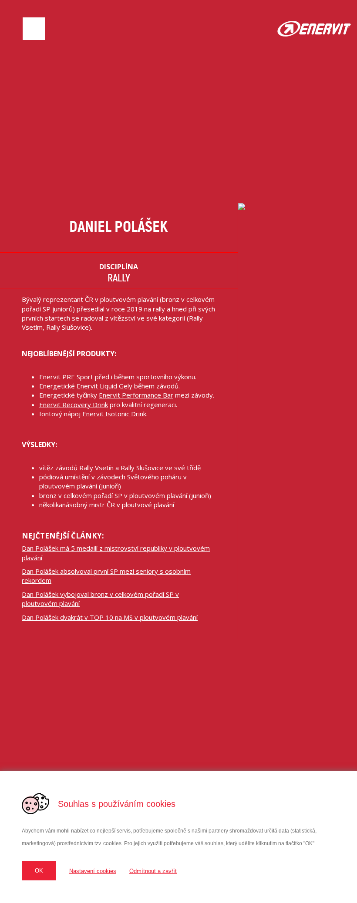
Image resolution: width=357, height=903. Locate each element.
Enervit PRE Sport (66, 376)
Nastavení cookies (92, 871)
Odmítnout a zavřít (153, 871)
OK (39, 870)
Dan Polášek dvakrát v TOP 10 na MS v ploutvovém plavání (110, 617)
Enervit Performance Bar (136, 395)
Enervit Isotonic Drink (114, 413)
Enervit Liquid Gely (105, 385)
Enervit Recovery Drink (73, 404)
